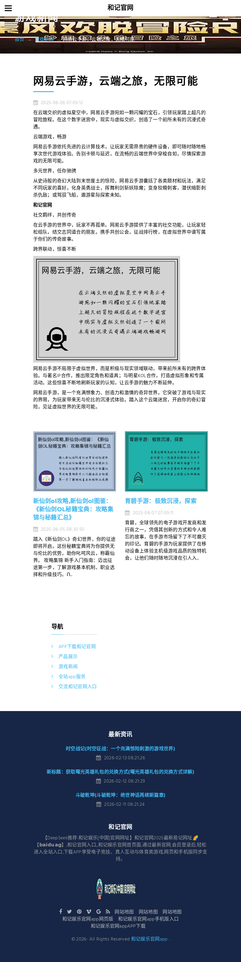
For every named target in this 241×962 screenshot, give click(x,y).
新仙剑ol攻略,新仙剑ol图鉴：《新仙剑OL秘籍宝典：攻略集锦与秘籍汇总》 (73, 509)
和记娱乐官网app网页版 (87, 919)
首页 (19, 40)
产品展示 (68, 657)
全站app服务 (72, 677)
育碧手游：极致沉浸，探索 (161, 501)
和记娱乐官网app (149, 939)
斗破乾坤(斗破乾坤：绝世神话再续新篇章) (120, 795)
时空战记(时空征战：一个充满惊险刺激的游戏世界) (120, 748)
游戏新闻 (44, 40)
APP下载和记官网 (77, 647)
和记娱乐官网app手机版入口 (148, 919)
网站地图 (124, 912)
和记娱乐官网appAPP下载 (118, 926)
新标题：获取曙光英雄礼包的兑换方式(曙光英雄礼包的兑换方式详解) (120, 772)
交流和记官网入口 (77, 687)
